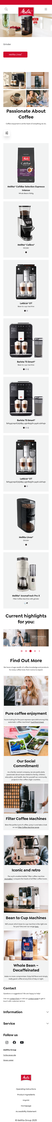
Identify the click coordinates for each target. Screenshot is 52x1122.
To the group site (9, 1055)
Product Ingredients (26, 1094)
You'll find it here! (37, 722)
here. (37, 926)
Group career (8, 1060)
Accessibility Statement (26, 1111)
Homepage (26, 1106)
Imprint (26, 1100)
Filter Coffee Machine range (28, 827)
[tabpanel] (26, 637)
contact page (33, 998)
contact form (15, 998)
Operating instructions (26, 1089)
